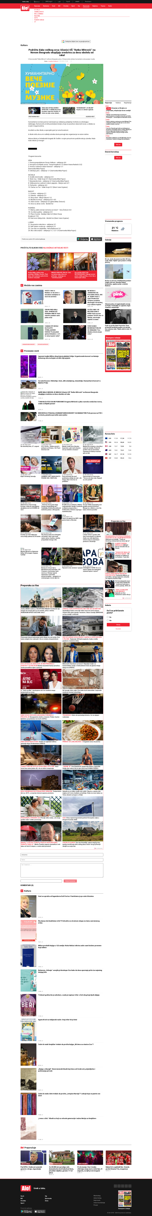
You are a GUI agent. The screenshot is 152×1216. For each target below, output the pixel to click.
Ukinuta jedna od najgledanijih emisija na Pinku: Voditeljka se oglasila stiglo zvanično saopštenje (117, 305)
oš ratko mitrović (43, 344)
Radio (110, 6)
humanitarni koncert (29, 344)
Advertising (97, 1198)
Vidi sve (118, 144)
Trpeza (103, 6)
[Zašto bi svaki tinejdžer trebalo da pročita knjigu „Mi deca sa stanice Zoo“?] (28, 1054)
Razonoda (86, 6)
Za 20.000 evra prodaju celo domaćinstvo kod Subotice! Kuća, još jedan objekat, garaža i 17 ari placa (61, 1170)
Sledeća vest (90, 116)
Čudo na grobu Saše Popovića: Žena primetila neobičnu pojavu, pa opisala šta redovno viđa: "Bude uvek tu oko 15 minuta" (118, 328)
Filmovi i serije (39, 20)
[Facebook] (115, 1186)
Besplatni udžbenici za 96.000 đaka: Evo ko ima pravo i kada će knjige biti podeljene (118, 138)
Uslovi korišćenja (99, 1203)
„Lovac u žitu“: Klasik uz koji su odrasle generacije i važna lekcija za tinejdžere (67, 1118)
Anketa (108, 605)
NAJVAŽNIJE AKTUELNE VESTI (55, 248)
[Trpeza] (68, 2)
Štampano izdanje (113, 338)
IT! (35, 22)
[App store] (96, 239)
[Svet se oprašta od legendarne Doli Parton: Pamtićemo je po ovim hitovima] (28, 906)
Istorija (37, 9)
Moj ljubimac (38, 14)
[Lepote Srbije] (49, 2)
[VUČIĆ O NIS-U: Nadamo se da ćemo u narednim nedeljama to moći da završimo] (32, 297)
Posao (96, 1205)
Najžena (95, 6)
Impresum (97, 1200)
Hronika (65, 6)
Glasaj (118, 624)
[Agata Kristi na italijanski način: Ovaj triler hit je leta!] (28, 1030)
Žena (46, 1201)
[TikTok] (122, 1186)
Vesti (53, 6)
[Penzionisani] (88, 2)
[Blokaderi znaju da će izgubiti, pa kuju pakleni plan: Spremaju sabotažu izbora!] (118, 355)
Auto (36, 18)
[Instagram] (119, 1186)
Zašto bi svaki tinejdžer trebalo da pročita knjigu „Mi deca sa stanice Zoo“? (66, 1044)
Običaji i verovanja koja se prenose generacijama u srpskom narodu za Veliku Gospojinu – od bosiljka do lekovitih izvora (118, 116)
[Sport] (77, 2)
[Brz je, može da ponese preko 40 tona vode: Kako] (118, 249)
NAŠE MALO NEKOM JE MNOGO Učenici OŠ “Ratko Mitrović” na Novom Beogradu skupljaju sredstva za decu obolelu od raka (68, 393)
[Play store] (83, 239)
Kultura (37, 16)
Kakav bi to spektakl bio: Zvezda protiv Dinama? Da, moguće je (117, 1168)
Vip (79, 6)
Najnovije (37, 6)
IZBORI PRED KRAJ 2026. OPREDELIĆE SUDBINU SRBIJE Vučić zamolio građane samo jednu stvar (52, 313)
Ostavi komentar (70, 881)
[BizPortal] (37, 2)
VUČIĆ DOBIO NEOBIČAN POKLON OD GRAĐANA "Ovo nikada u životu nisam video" (94, 330)
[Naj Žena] (59, 1)
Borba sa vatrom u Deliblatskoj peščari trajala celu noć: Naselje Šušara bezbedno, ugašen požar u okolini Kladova (118, 283)
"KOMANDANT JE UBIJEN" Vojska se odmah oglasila (84, 108)
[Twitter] (129, 1186)
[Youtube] (126, 1186)
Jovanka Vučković (53, 61)
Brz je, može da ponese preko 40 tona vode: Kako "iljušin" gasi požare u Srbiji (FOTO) (118, 260)
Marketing (97, 1195)
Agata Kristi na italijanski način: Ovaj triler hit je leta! (57, 1020)
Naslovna (46, 6)
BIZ (59, 6)
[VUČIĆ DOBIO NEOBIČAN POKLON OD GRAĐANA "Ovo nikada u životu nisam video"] (74, 332)
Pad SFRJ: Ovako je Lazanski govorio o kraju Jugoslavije (31, 1168)
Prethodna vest (33, 116)
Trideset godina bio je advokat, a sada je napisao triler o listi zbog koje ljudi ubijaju (68, 995)
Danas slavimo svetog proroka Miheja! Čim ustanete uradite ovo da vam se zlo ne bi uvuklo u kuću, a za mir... (118, 123)
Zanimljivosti (39, 11)
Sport (73, 6)
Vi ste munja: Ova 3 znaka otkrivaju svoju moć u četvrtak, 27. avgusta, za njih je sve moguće (90, 1169)
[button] (74, 61)
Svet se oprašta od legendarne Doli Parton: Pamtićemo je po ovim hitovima (66, 896)
